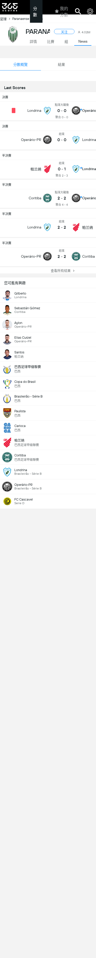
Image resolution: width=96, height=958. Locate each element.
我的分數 (64, 11)
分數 (35, 11)
